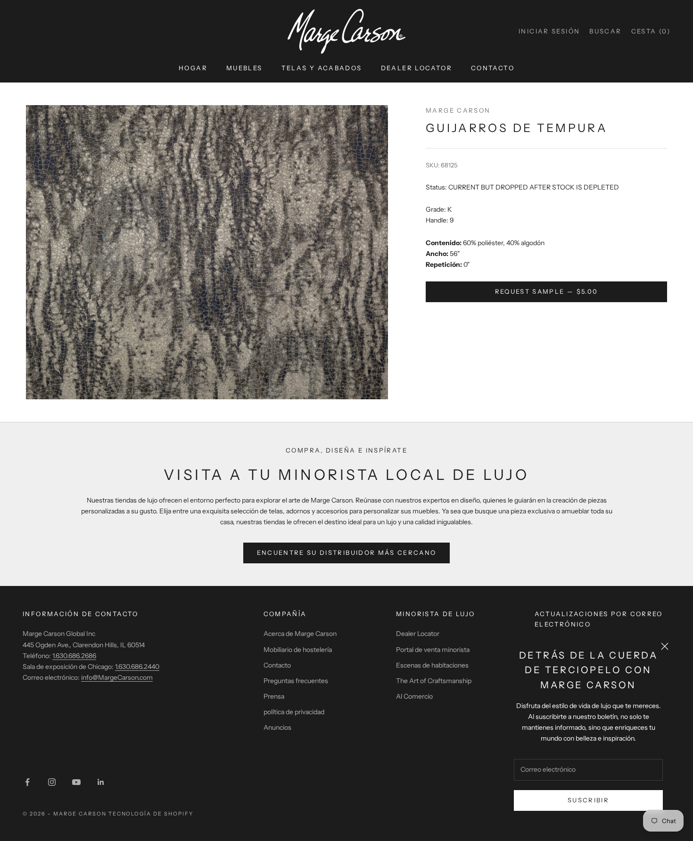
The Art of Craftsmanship (433, 680)
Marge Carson (458, 110)
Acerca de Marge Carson (300, 633)
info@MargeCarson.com (117, 677)
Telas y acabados (321, 68)
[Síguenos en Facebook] (27, 782)
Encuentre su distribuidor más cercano (347, 552)
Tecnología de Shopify (151, 813)
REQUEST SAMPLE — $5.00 (546, 291)
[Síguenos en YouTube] (76, 782)
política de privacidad (294, 712)
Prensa (274, 696)
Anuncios (277, 727)
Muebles (244, 68)
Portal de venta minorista (433, 649)
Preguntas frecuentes (296, 680)
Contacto (492, 68)
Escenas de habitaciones (432, 665)
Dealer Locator (416, 68)
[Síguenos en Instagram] (52, 782)
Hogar (193, 68)
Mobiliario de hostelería (298, 649)
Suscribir (588, 800)
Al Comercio (414, 696)
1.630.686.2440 (137, 666)
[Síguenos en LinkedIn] (101, 782)
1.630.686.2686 (74, 655)
